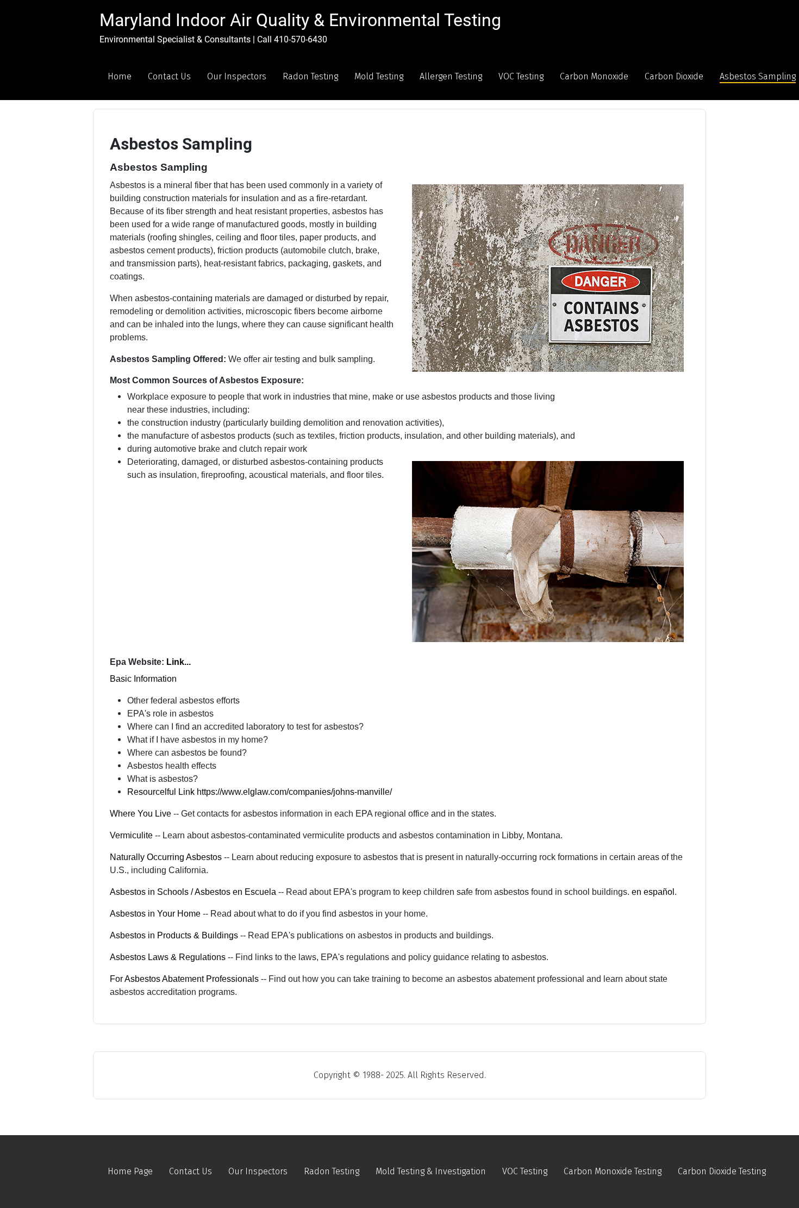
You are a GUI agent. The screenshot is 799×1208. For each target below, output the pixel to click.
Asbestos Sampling (758, 76)
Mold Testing (378, 76)
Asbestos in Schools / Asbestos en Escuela (193, 891)
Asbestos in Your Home (155, 913)
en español (653, 891)
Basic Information (143, 678)
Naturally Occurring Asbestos (166, 857)
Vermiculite (131, 835)
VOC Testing (521, 76)
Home (120, 76)
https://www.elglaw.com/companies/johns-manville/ (294, 791)
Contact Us (169, 76)
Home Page (130, 1171)
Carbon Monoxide (594, 76)
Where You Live (140, 813)
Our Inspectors (236, 76)
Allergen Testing (451, 76)
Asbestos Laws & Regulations (168, 957)
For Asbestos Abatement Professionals (184, 978)
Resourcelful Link (162, 791)
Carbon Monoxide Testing (612, 1171)
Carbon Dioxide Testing (722, 1171)
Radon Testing (310, 76)
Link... (178, 662)
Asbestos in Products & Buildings (174, 935)
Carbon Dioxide (674, 76)
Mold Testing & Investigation (431, 1171)
